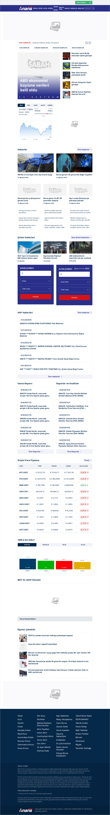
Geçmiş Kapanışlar (61, 735)
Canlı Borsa (61, 723)
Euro (20, 719)
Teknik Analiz (82, 723)
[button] (90, 42)
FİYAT (40, 466)
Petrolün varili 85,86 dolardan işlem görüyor (82, 54)
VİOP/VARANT (82, 719)
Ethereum (80, 741)
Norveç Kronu (24, 741)
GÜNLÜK (27, 545)
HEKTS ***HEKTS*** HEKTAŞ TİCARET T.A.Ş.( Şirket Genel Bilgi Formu (49, 359)
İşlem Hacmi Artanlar (62, 748)
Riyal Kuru (22, 733)
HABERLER (73, 8)
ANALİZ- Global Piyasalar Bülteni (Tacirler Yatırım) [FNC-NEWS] (73, 432)
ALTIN (45, 8)
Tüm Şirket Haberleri (80, 237)
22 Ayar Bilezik (43, 747)
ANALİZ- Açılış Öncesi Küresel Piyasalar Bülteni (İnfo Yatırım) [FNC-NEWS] (72, 446)
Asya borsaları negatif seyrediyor (42, 644)
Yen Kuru (41, 715)
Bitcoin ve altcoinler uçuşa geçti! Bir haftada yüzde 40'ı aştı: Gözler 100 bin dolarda (59, 654)
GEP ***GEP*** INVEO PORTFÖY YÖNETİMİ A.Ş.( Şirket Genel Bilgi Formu (51, 369)
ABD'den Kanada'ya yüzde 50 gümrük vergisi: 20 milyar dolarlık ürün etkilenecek (58, 662)
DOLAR (64, 571)
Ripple (78, 744)
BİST (21, 105)
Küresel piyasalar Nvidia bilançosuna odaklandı (80, 65)
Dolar (20, 715)
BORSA (35, 8)
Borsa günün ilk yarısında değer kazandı (48, 43)
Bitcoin (79, 737)
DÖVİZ (40, 8)
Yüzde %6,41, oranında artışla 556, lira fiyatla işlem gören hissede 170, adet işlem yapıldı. (35, 420)
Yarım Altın (42, 740)
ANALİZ (67, 8)
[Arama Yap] (93, 8)
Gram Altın (42, 732)
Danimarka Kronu (26, 744)
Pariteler (41, 719)
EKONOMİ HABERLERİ (60, 48)
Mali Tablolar (82, 730)
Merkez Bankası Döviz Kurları (44, 724)
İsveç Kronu (23, 748)
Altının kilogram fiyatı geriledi (81, 83)
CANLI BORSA (81, 2)
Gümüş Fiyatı (43, 750)
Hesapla (36, 297)
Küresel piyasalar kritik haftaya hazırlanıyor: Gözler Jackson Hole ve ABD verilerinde (58, 671)
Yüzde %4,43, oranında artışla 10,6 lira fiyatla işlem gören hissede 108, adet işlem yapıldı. (35, 395)
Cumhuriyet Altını (45, 736)
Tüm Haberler (83, 149)
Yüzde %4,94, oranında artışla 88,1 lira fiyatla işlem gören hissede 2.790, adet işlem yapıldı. (35, 433)
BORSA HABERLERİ (78, 48)
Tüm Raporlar (34, 451)
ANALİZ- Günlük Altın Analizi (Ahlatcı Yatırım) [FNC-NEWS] (71, 419)
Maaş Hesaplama (64, 719)
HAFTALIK (45, 545)
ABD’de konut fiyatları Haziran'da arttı (81, 93)
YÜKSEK (54, 466)
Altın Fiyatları (43, 729)
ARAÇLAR (81, 8)
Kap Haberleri (62, 715)
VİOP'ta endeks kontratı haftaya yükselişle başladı (50, 635)
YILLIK (83, 545)
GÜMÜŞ (50, 8)
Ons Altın (41, 743)
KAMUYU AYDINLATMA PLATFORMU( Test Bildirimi (41, 323)
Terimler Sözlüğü (83, 748)
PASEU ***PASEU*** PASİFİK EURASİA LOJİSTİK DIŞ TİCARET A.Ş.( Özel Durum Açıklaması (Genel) (53, 347)
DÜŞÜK (68, 466)
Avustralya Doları (26, 737)
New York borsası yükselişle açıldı (79, 74)
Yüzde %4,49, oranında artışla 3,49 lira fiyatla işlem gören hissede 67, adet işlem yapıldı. (35, 408)
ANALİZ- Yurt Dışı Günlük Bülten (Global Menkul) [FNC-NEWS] (73, 394)
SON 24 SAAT (83, 466)
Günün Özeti (62, 726)
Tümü (86, 460)
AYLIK (64, 545)
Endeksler (60, 740)
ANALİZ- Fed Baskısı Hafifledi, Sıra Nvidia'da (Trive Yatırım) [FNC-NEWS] (73, 408)
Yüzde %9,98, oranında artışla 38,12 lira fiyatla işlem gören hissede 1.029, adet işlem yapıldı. (35, 446)
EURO (36, 105)
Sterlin (21, 723)
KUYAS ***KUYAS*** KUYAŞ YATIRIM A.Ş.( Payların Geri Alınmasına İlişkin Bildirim (52, 335)
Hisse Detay (81, 726)
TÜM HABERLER (24, 48)
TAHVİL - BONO (56, 8)
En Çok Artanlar (63, 743)
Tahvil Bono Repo (84, 715)
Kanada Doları (24, 730)
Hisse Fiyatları (62, 730)
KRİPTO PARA (61, 8)
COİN (21, 466)
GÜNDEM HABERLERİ (41, 48)
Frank (20, 726)
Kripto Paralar (82, 733)
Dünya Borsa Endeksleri (62, 754)
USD (28, 105)
